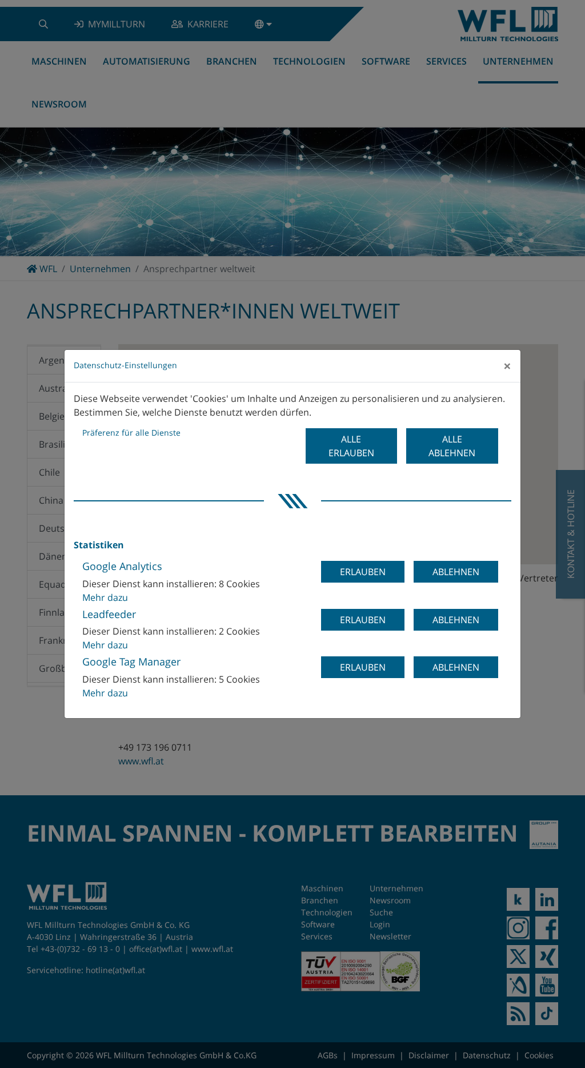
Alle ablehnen (451, 446)
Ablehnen (455, 571)
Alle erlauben (351, 446)
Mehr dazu (105, 597)
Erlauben (363, 571)
